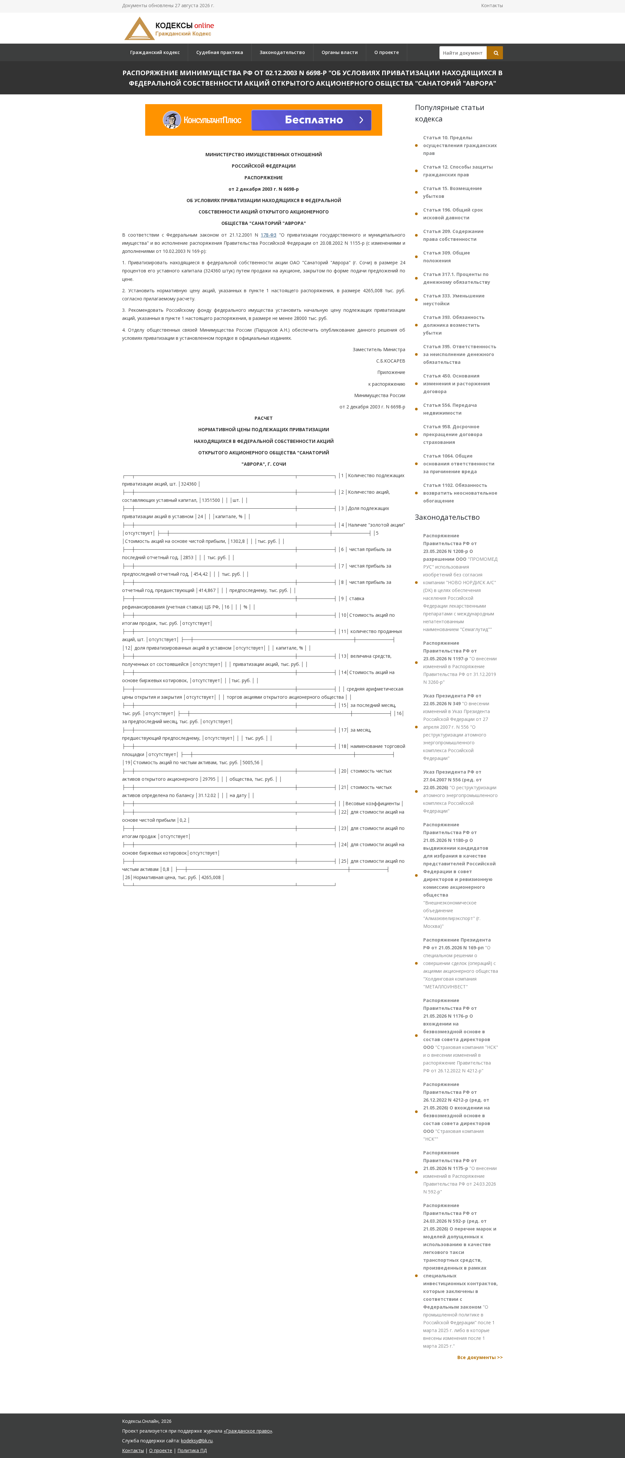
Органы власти (340, 52)
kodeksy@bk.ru (197, 1440)
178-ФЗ (268, 235)
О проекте (386, 52)
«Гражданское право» (248, 1431)
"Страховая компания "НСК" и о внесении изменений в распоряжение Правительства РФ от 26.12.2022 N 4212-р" (460, 1035)
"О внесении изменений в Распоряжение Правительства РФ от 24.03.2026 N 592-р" (460, 1172)
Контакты (492, 5)
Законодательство (282, 52)
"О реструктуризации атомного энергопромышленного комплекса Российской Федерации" (460, 791)
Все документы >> (480, 1357)
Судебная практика (219, 52)
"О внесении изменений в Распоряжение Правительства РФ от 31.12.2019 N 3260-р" (460, 662)
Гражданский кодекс (155, 52)
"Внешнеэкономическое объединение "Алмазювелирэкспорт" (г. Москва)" (459, 875)
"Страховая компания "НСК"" (456, 1111)
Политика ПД (192, 1450)
